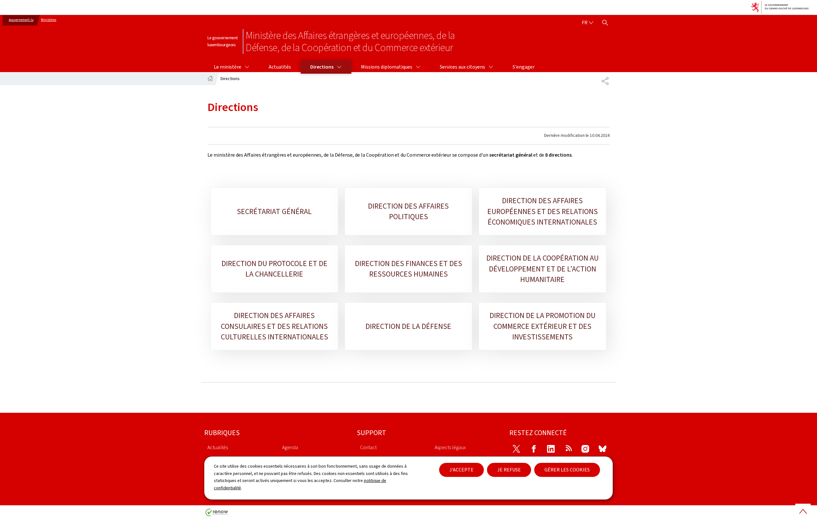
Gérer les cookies (567, 469)
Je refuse (509, 469)
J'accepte (461, 469)
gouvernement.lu (21, 20)
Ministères (48, 20)
